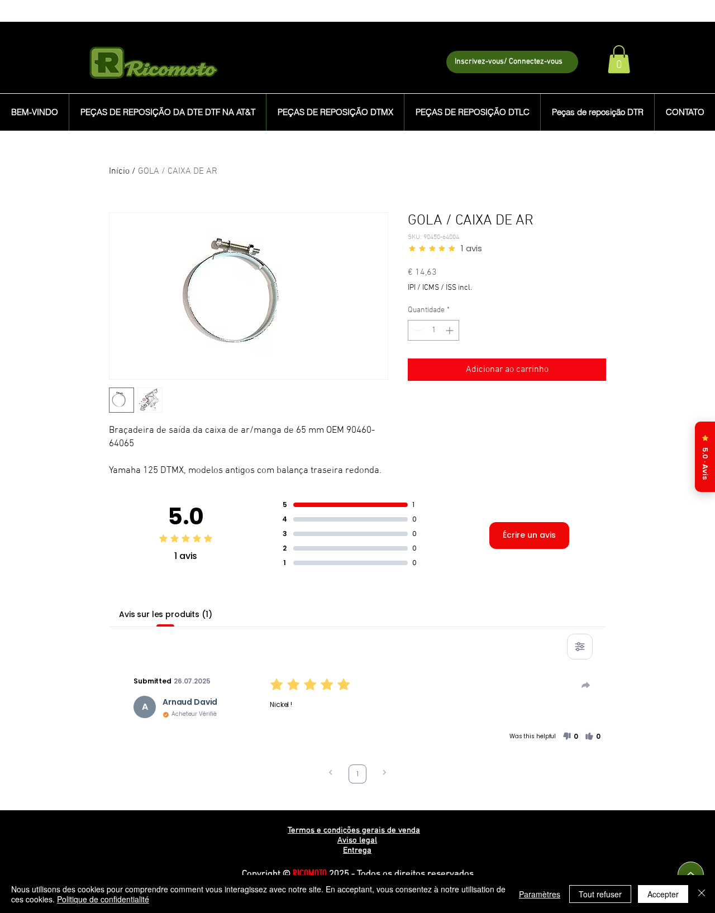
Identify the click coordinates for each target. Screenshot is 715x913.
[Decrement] (416, 330)
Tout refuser (600, 894)
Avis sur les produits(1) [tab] (165, 614)
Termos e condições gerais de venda (354, 830)
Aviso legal (357, 840)
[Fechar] (701, 894)
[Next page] (384, 773)
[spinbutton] (433, 330)
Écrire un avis (529, 535)
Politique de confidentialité (103, 899)
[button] (619, 59)
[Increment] (450, 330)
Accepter (663, 894)
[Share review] (586, 685)
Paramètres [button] (539, 894)
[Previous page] (330, 773)
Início (119, 171)
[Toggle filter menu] (580, 646)
